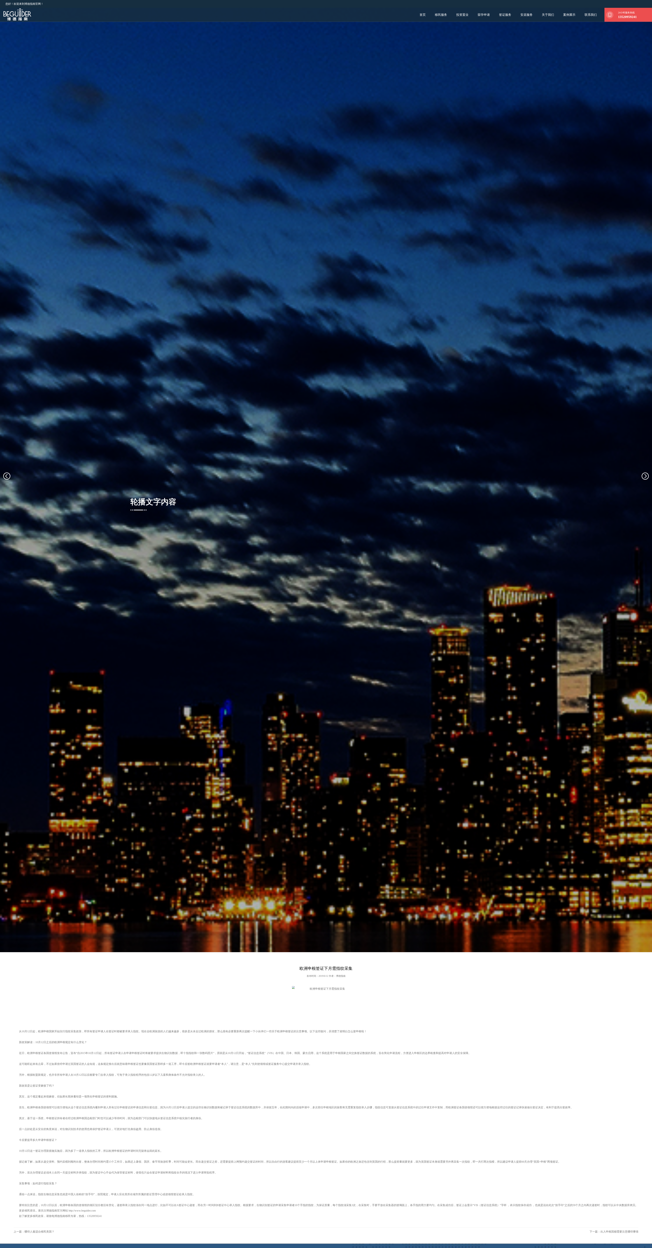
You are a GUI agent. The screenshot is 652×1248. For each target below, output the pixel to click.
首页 (423, 14)
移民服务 (441, 14)
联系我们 (591, 14)
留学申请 (484, 14)
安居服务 (526, 14)
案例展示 (569, 14)
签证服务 (505, 14)
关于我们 (548, 14)
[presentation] (11, 499)
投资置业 (462, 14)
